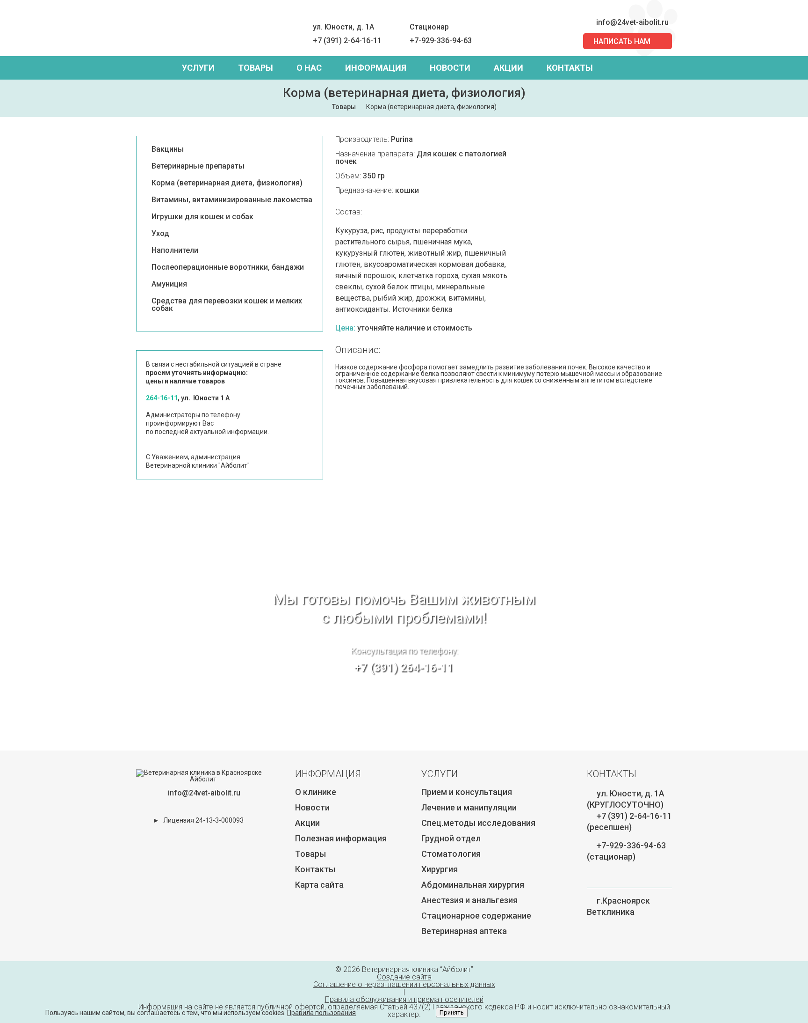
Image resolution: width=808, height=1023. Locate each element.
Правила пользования (321, 1012)
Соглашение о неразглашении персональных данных (404, 984)
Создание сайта (404, 976)
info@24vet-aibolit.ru (632, 22)
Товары (255, 68)
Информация (375, 68)
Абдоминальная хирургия (472, 885)
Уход (160, 233)
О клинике (315, 792)
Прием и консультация (466, 792)
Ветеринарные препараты (198, 166)
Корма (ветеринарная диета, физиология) (227, 183)
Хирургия (439, 869)
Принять (452, 1012)
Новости (450, 68)
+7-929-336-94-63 (441, 40)
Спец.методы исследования (478, 823)
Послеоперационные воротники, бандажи (228, 267)
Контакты (570, 68)
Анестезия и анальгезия (469, 900)
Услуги (198, 68)
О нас (309, 68)
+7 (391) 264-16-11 (404, 667)
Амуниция (169, 284)
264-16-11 (162, 398)
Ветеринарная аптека (464, 931)
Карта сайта (319, 885)
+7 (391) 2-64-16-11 (347, 40)
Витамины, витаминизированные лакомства (232, 200)
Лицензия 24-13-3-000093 (203, 820)
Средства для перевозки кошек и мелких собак (227, 304)
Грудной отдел (451, 838)
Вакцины (168, 149)
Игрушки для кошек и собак (202, 217)
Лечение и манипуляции (469, 807)
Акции (508, 68)
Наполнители (175, 250)
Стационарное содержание (476, 915)
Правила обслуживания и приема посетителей (404, 999)
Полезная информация (341, 838)
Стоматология (451, 854)
